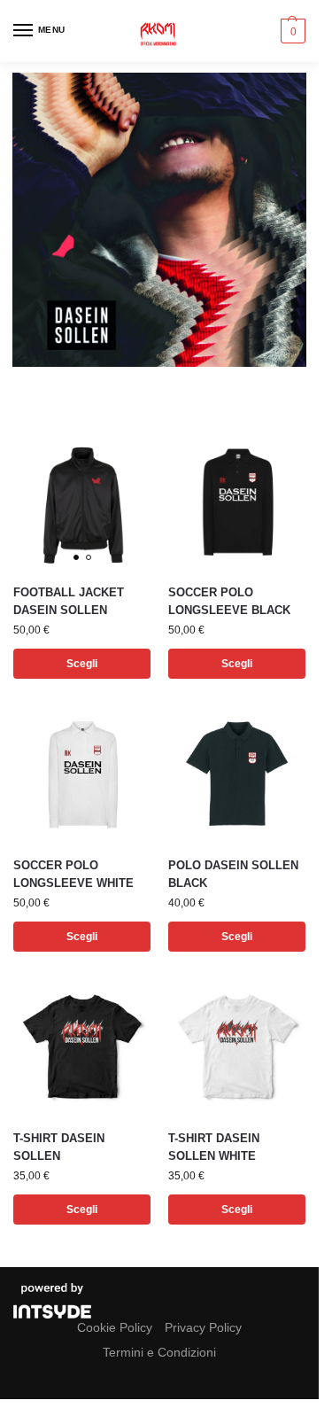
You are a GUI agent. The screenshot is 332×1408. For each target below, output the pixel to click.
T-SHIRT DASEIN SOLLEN (58, 1147)
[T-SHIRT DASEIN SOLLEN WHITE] (236, 1047)
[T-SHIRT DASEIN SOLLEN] (82, 1047)
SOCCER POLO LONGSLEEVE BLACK (229, 601)
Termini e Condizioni (159, 1352)
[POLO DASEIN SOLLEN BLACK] (236, 774)
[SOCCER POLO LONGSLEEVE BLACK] (236, 501)
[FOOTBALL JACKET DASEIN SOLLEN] (82, 501)
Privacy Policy (203, 1327)
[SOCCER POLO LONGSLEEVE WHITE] (82, 774)
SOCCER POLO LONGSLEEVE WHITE (73, 874)
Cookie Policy (114, 1327)
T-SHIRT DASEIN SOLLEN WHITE (213, 1147)
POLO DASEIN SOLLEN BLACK (233, 874)
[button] (290, 31)
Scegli (81, 663)
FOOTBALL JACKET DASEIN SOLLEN (68, 601)
